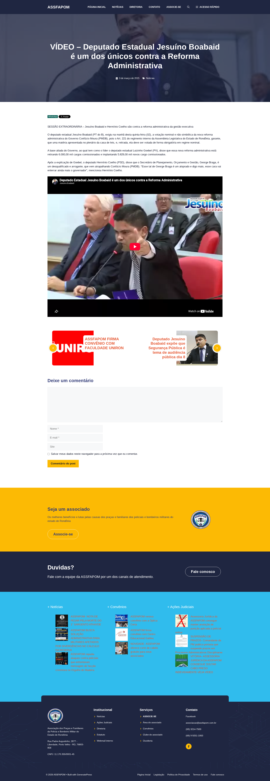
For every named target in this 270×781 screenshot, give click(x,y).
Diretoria (136, 7)
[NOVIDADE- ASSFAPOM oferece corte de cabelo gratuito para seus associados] (121, 649)
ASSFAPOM (59, 7)
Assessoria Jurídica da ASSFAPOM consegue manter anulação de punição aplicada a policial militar (198, 624)
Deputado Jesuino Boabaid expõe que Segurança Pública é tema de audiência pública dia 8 (166, 348)
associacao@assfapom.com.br (201, 723)
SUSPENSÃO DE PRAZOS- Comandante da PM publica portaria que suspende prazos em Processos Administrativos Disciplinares (198, 644)
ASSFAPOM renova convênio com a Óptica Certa (143, 620)
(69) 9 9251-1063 (194, 735)
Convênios (148, 728)
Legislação (159, 774)
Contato (154, 7)
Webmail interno (105, 740)
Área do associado (152, 722)
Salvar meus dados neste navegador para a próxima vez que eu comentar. (94, 453)
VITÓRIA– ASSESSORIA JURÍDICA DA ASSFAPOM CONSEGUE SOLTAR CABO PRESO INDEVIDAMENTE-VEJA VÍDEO (198, 664)
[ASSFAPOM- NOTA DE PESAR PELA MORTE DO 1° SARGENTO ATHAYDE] (61, 621)
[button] (207, 7)
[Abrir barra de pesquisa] (188, 7)
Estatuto (101, 734)
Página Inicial (97, 7)
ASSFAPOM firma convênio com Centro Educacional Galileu (142, 634)
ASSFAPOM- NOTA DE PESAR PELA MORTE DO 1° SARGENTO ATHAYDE (86, 620)
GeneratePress (84, 774)
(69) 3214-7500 (193, 729)
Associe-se (173, 7)
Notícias (117, 7)
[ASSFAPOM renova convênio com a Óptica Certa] (121, 621)
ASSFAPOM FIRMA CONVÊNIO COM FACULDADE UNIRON (104, 343)
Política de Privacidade (178, 774)
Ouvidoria (147, 740)
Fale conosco (203, 571)
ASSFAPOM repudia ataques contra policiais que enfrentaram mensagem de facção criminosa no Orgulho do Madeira (76, 662)
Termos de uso (200, 774)
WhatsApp (52, 117)
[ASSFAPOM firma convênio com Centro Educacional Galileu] (121, 635)
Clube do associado (152, 734)
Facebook (191, 716)
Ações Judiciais (104, 722)
